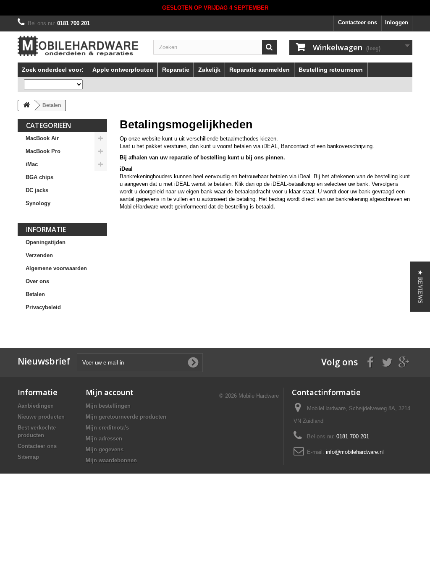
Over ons (37, 281)
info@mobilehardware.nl (355, 452)
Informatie (46, 229)
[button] (420, 286)
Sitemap (28, 457)
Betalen (35, 294)
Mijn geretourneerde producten (126, 417)
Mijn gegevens (104, 449)
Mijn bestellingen (108, 406)
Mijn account (110, 392)
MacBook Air (42, 138)
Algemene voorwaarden (56, 268)
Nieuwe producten (41, 417)
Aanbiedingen (36, 406)
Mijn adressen (104, 438)
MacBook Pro (43, 151)
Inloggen (396, 22)
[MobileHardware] (79, 46)
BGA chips (39, 177)
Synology (38, 203)
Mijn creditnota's (107, 428)
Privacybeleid (43, 307)
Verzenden (39, 255)
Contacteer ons (357, 22)
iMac (32, 164)
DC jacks (37, 190)
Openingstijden (46, 242)
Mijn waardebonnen (111, 460)
